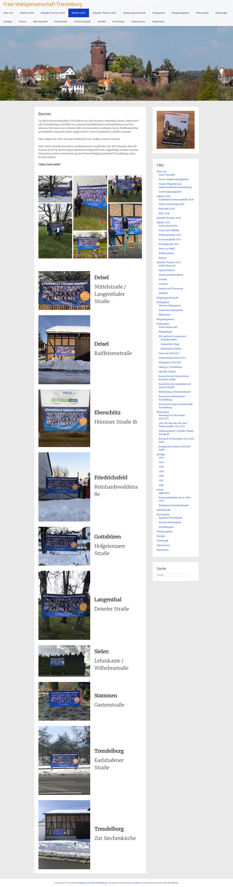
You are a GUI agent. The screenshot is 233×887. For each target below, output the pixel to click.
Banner (163, 257)
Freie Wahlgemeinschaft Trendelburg (42, 4)
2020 (161, 466)
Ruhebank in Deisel (171, 348)
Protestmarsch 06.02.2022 (172, 357)
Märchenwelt (40, 21)
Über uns (8, 12)
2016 (161, 485)
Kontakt (102, 21)
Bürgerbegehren (180, 12)
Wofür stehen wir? (168, 327)
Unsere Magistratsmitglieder (174, 179)
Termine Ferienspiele (170, 522)
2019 (161, 471)
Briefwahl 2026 (167, 208)
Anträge (8, 21)
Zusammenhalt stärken (171, 274)
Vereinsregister (82, 21)
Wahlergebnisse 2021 (170, 235)
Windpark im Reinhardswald (174, 505)
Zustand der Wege (170, 344)
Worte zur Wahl (167, 248)
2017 (161, 480)
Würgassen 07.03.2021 (170, 362)
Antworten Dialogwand (171, 310)
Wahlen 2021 (79, 12)
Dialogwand (159, 12)
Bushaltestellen (169, 339)
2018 (161, 476)
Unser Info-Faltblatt (169, 230)
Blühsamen (165, 314)
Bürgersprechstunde (135, 12)
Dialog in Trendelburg (170, 367)
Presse (22, 21)
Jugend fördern (167, 270)
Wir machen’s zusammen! (172, 336)
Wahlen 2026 (27, 12)
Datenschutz (138, 21)
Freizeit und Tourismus (171, 288)
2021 (161, 462)
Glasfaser (163, 293)
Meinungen (221, 12)
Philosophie (202, 12)
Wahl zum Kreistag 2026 (171, 204)
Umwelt (163, 279)
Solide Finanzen (167, 265)
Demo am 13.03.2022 (169, 353)
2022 (161, 457)
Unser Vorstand (167, 174)
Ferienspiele (60, 21)
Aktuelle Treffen (167, 371)
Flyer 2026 (164, 213)
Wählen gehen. (166, 253)
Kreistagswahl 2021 (169, 244)
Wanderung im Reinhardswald (174, 391)
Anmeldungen (166, 527)
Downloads (119, 21)
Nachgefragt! (165, 331)
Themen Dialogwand (170, 305)
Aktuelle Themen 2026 (53, 12)
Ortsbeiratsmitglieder (170, 191)
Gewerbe (163, 284)
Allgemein (164, 493)
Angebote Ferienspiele (170, 517)
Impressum (158, 21)
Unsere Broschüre (168, 225)
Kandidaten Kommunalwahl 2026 (176, 199)
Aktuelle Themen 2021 (104, 12)
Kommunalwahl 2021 (170, 239)
